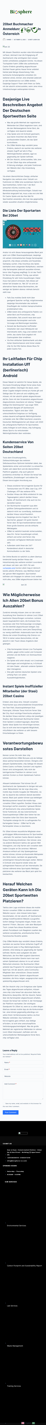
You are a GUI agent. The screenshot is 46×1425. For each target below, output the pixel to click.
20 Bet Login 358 (34, 39)
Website (7, 1076)
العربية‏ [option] (38, 1423)
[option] (36, 1423)
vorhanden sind (9, 568)
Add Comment (10, 1084)
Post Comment (10, 1112)
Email (7, 1069)
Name (7, 1062)
